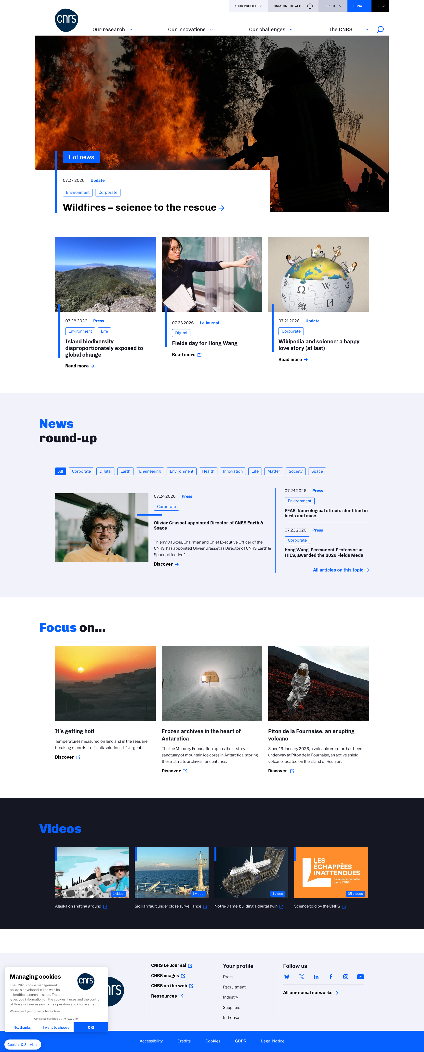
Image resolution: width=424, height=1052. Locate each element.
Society (296, 471)
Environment (181, 471)
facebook (331, 977)
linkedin (316, 977)
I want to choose (56, 1027)
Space (317, 471)
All (60, 471)
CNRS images (165, 975)
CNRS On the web (287, 6)
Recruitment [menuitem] (234, 987)
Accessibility (151, 1041)
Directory (333, 6)
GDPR (240, 1041)
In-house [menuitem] (231, 1017)
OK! (91, 1027)
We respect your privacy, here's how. (35, 1011)
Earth (125, 471)
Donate (359, 6)
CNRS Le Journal (168, 965)
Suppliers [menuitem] (231, 1007)
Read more (77, 366)
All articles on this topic (338, 570)
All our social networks (302, 992)
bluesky (287, 977)
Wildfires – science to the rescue (139, 207)
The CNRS (340, 29)
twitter (301, 977)
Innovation (233, 471)
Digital (106, 471)
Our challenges (267, 29)
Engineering (150, 471)
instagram (345, 977)
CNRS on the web (169, 985)
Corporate (81, 471)
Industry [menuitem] (230, 997)
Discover (163, 564)
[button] (22, 1044)
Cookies (212, 1041)
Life (255, 471)
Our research (109, 29)
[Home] (71, 20)
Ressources (164, 996)
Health (208, 471)
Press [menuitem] (228, 976)
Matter (273, 471)
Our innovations (187, 29)
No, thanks (22, 1027)
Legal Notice (272, 1041)
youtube (360, 977)
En (377, 6)
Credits (184, 1041)
